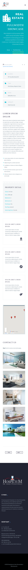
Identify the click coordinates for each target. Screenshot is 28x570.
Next (19, 452)
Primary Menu (25, 5)
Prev (9, 452)
